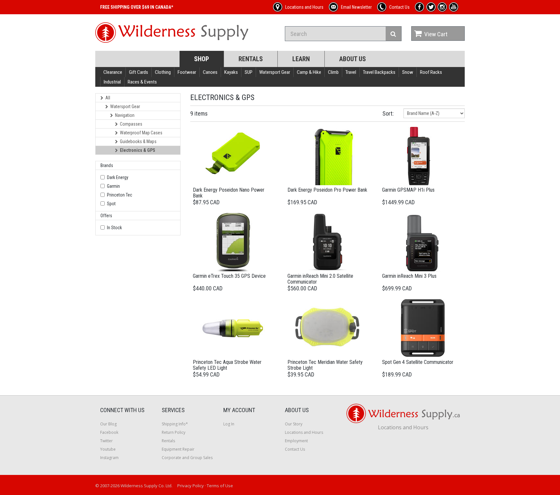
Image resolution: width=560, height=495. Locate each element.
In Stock (114, 227)
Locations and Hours (304, 432)
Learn (301, 59)
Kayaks (231, 72)
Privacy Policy (190, 486)
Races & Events (142, 82)
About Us (352, 59)
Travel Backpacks (379, 72)
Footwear (187, 72)
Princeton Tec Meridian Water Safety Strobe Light (325, 365)
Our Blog (108, 424)
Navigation (124, 115)
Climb (333, 72)
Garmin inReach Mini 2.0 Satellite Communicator (320, 279)
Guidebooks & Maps (138, 141)
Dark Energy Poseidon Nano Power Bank (228, 193)
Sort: (388, 113)
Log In (228, 424)
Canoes (210, 72)
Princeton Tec (119, 194)
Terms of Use (220, 486)
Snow (407, 72)
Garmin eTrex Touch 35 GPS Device (229, 276)
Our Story (293, 424)
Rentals (251, 59)
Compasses (131, 124)
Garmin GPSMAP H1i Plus (408, 190)
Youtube (108, 449)
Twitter (106, 441)
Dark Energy (117, 177)
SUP (248, 72)
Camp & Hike (309, 72)
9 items (199, 113)
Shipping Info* (175, 424)
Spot (111, 203)
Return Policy (173, 432)
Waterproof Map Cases (141, 132)
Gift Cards (138, 72)
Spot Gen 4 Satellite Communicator (417, 362)
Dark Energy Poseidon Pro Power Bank (327, 190)
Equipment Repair (178, 449)
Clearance (112, 72)
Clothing (163, 72)
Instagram (109, 457)
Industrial (112, 82)
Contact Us (295, 449)
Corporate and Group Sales (187, 457)
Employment (296, 441)
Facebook (109, 432)
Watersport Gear (274, 72)
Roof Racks (431, 72)
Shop (201, 59)
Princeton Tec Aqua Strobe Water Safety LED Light (227, 365)
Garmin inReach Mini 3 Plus (409, 276)
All (107, 97)
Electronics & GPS (137, 150)
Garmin (113, 186)
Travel (350, 72)
